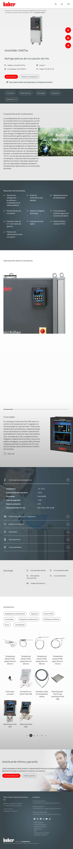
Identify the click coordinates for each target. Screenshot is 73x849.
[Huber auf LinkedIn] (40, 819)
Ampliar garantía (29, 776)
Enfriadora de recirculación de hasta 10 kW (19, 12)
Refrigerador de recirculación (37, 10)
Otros (7, 625)
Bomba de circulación (16, 524)
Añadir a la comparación (29, 77)
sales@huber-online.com (51, 803)
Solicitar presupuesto (11, 776)
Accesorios (55, 93)
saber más (10, 454)
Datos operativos (14, 539)
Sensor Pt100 (48, 614)
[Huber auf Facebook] (34, 819)
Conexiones (13, 532)
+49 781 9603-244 (38, 808)
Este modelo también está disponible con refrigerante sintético (30, 82)
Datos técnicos (25, 93)
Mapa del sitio (38, 829)
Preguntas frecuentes (40, 835)
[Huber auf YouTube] (47, 819)
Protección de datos (40, 824)
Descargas (41, 93)
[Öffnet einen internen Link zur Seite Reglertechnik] (45, 496)
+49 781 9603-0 (8, 809)
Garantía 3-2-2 (12, 99)
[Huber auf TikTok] (49, 819)
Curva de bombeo (60, 576)
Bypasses (34, 614)
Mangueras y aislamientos (29, 619)
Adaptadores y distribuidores (15, 614)
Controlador (9, 619)
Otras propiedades (15, 547)
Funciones (10, 93)
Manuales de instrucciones (33, 577)
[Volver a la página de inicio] (9, 4)
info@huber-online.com (10, 811)
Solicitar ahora (11, 77)
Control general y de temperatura (20, 480)
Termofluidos (19, 625)
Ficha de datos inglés (61, 570)
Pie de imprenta (38, 822)
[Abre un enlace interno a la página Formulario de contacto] (68, 30)
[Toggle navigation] (68, 4)
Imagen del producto (37, 583)
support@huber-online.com (52, 808)
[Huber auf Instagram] (37, 819)
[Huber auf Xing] (43, 819)
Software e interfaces (51, 619)
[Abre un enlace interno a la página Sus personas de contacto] (68, 45)
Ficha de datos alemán (38, 570)
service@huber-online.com (52, 814)
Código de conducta (40, 827)
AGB (35, 831)
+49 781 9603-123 (38, 803)
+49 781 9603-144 (38, 814)
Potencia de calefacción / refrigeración (22, 516)
